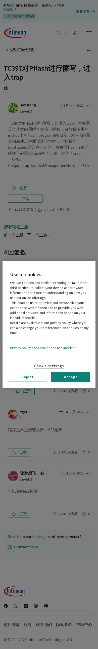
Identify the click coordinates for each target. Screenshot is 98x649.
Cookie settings (49, 366)
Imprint (68, 348)
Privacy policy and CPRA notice (33, 348)
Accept (70, 376)
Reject (27, 376)
